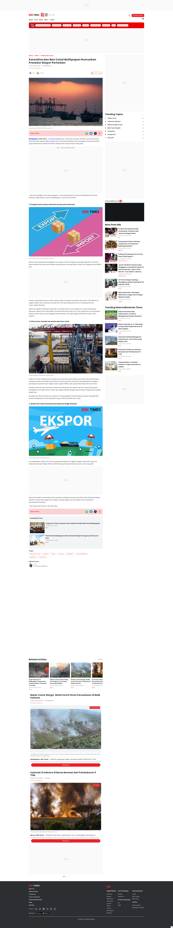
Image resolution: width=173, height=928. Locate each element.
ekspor (83, 141)
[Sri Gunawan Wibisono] (31, 565)
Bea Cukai (50, 141)
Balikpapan (33, 139)
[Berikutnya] (103, 661)
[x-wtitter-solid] (95, 133)
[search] (129, 15)
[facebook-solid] (91, 133)
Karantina (52, 139)
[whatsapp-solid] (86, 133)
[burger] (143, 19)
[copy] (99, 133)
